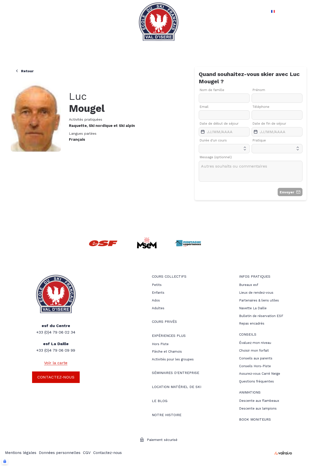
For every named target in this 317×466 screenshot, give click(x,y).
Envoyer (287, 192)
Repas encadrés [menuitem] (251, 323)
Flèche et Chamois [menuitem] (167, 351)
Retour (27, 71)
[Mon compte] (298, 11)
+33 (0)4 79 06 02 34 (55, 332)
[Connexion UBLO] (5, 461)
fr (267, 11)
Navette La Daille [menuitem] (253, 308)
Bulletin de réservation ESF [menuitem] (261, 316)
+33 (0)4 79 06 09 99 (55, 350)
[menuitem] (169, 277)
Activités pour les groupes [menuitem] (173, 359)
